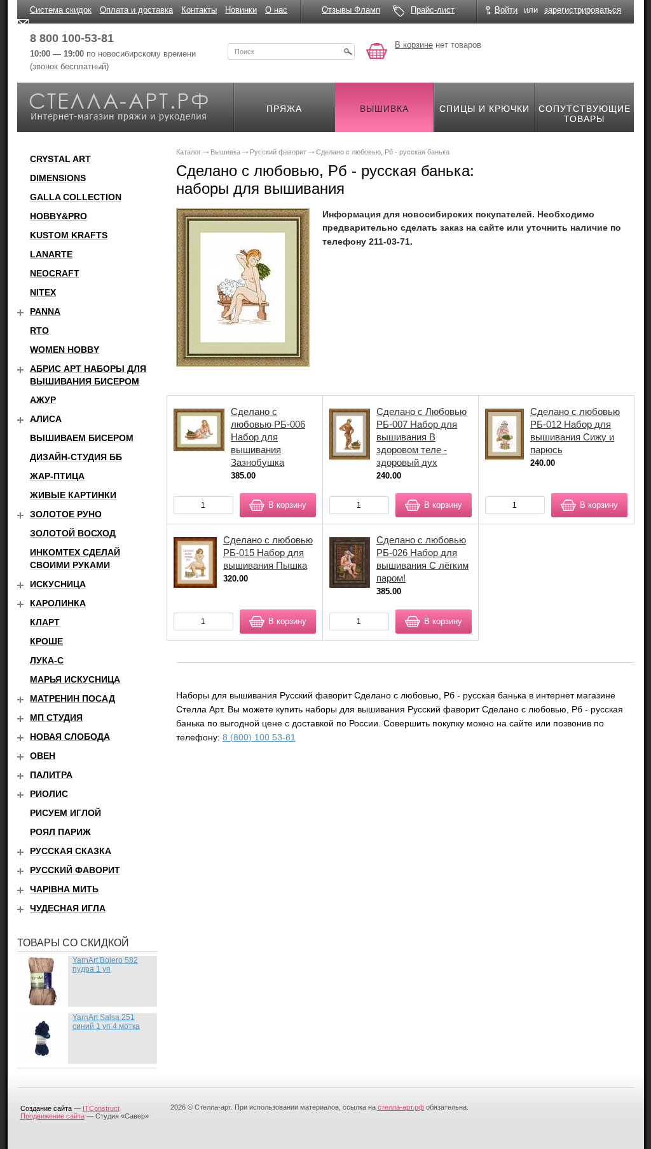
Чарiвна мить (64, 889)
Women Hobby (64, 349)
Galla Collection (75, 197)
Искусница (58, 584)
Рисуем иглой (65, 813)
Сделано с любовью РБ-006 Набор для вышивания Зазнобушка (268, 437)
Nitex (43, 292)
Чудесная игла (68, 908)
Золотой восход (73, 533)
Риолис (49, 794)
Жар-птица (57, 476)
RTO (39, 330)
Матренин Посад (72, 698)
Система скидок (61, 10)
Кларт (45, 622)
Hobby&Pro (58, 216)
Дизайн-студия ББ (76, 457)
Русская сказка (70, 851)
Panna (45, 311)
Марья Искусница (75, 679)
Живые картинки (73, 495)
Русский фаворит (75, 870)
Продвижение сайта (52, 1116)
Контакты (199, 10)
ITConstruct (101, 1108)
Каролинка (58, 603)
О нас (276, 10)
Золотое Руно (66, 514)
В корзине (414, 45)
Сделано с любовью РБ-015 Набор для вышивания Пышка (268, 552)
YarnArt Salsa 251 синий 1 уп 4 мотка (106, 1022)
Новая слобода (70, 736)
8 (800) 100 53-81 (259, 737)
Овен (42, 756)
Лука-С (47, 660)
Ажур (43, 400)
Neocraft (54, 273)
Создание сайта (46, 1108)
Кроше (46, 641)
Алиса (46, 419)
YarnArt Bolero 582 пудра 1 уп (105, 965)
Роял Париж (60, 832)
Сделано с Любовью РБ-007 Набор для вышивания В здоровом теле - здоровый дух (421, 437)
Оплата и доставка (136, 10)
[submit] (347, 51)
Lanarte (51, 254)
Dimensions (58, 178)
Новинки (241, 10)
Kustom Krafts (68, 235)
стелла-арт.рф (401, 1107)
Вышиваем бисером (82, 438)
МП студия (56, 717)
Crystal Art (60, 159)
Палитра (51, 775)
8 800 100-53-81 (72, 38)
